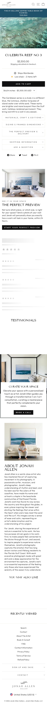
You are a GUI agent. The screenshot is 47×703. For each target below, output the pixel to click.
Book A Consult (23, 640)
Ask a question (23, 147)
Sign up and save (23, 667)
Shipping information (23, 142)
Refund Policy (23, 660)
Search (23, 628)
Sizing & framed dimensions (23, 124)
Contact (23, 632)
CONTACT (23, 675)
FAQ (23, 644)
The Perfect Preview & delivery (23, 133)
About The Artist (24, 636)
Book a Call (23, 412)
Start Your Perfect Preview (22, 227)
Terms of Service (23, 656)
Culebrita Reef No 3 (10, 596)
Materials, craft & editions (23, 118)
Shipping (14, 64)
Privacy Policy (23, 652)
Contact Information (23, 648)
